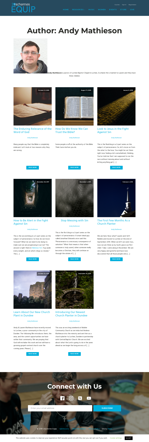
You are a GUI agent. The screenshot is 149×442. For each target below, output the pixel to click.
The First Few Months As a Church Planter (113, 222)
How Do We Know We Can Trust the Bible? (71, 130)
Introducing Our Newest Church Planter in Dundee (71, 314)
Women (102, 10)
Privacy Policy (94, 428)
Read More (33, 167)
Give (132, 10)
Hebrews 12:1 (37, 247)
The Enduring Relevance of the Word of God (33, 130)
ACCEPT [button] (128, 438)
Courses (117, 5)
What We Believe (79, 428)
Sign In (124, 5)
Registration (132, 5)
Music (91, 10)
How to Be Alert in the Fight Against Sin (31, 222)
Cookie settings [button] (116, 438)
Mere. (110, 428)
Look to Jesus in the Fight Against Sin (113, 130)
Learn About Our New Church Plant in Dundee (32, 314)
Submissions (64, 428)
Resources (78, 10)
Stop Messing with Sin (74, 220)
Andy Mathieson (32, 138)
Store (123, 10)
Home (66, 10)
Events (113, 10)
